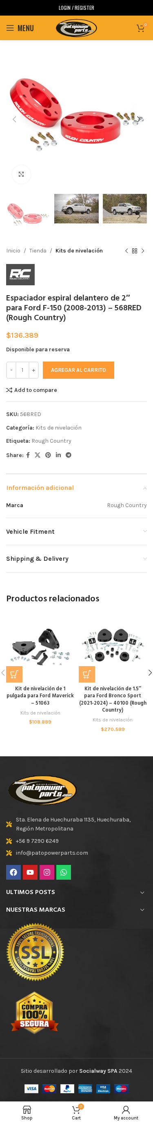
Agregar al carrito (78, 370)
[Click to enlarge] (21, 174)
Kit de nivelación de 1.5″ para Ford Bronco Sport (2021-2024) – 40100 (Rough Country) (112, 700)
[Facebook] (13, 872)
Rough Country (51, 440)
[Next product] (143, 251)
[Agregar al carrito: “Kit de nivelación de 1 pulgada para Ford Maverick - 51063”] (14, 674)
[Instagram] (47, 872)
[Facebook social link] (28, 455)
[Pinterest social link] (48, 455)
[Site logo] (76, 27)
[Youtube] (30, 872)
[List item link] (76, 824)
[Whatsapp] (63, 872)
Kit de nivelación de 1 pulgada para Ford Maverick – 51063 (40, 696)
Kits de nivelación (79, 250)
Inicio (13, 250)
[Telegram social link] (68, 455)
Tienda (38, 250)
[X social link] (37, 455)
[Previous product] (126, 251)
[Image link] (43, 789)
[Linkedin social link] (58, 455)
